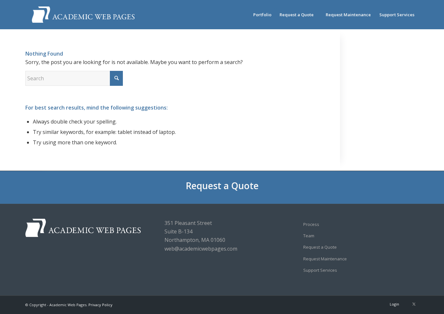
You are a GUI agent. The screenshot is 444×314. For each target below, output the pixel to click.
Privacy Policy (100, 304)
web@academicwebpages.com (200, 248)
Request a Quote (222, 185)
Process (311, 224)
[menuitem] (262, 14)
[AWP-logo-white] (83, 15)
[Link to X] (414, 304)
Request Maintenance (325, 259)
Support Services (320, 270)
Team (308, 236)
